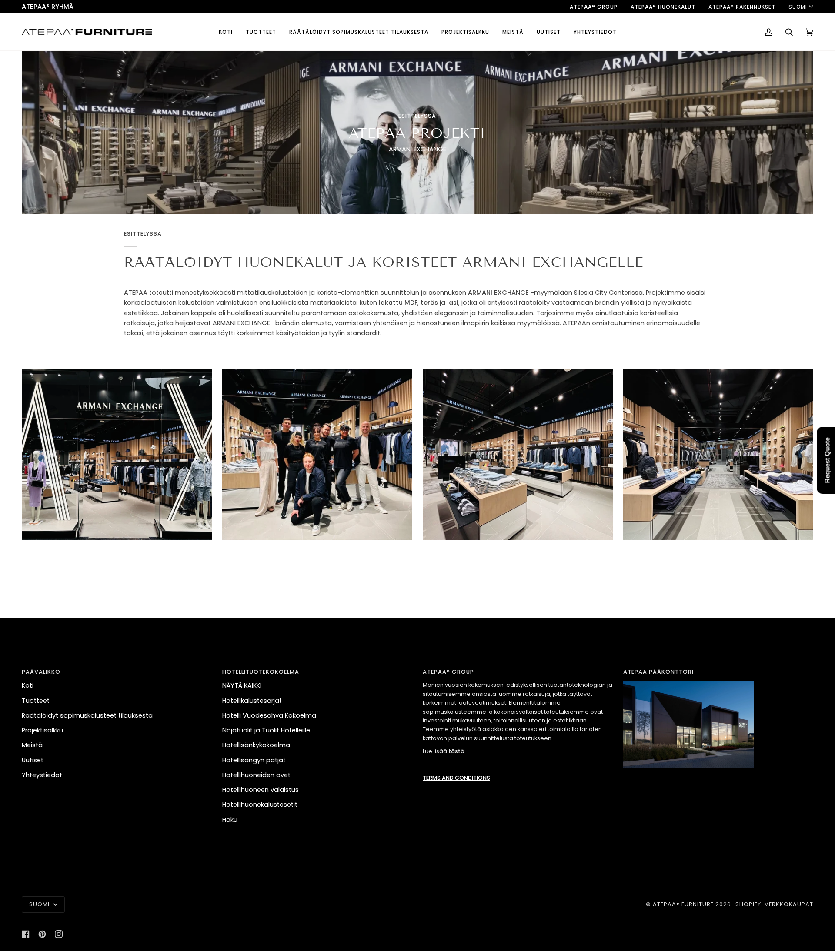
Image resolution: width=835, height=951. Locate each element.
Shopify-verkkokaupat (774, 904)
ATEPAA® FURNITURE (683, 904)
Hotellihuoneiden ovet (256, 775)
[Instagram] (59, 934)
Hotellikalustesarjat (252, 700)
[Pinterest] (42, 934)
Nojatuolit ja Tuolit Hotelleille (266, 730)
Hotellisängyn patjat (254, 760)
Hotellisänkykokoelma (256, 745)
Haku (229, 819)
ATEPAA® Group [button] (448, 671)
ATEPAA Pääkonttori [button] (658, 671)
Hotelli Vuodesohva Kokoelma (269, 715)
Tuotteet (36, 700)
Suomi (797, 6)
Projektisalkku (42, 730)
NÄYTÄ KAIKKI (241, 685)
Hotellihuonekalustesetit (259, 804)
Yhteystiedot (42, 775)
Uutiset (32, 760)
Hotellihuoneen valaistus (260, 789)
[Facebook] (26, 934)
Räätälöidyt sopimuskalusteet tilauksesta (87, 715)
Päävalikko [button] (41, 671)
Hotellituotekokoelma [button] (260, 671)
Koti (27, 685)
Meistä (32, 745)
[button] (261, 31)
